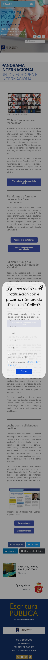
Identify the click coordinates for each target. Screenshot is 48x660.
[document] (24, 330)
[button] (40, 286)
